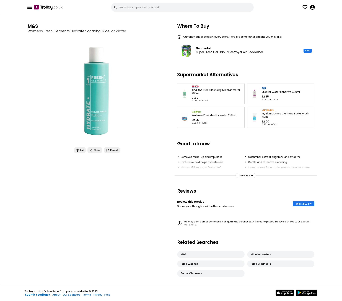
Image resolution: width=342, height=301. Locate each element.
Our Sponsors (71, 295)
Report (114, 150)
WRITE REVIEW (304, 203)
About (56, 295)
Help (107, 295)
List (82, 150)
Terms (86, 295)
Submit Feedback (37, 295)
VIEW (307, 50)
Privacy (97, 295)
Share (97, 150)
